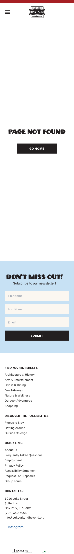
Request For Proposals (20, 476)
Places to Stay (14, 422)
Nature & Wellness (17, 395)
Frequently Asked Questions (23, 455)
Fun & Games (14, 390)
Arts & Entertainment (19, 380)
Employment (13, 460)
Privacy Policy (14, 465)
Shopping (11, 406)
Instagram (16, 527)
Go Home (37, 148)
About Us (11, 450)
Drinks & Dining (15, 385)
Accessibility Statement (20, 470)
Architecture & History (20, 374)
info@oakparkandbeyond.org (24, 517)
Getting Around (15, 428)
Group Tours (13, 481)
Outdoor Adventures (18, 400)
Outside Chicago (16, 433)
